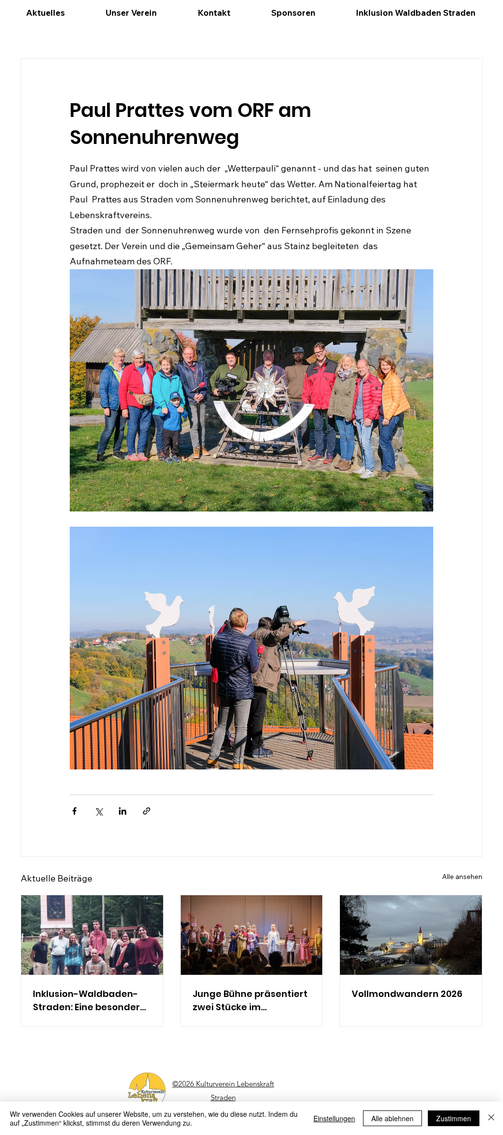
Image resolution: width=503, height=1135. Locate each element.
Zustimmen (453, 1118)
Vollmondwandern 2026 (407, 994)
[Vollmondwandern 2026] (411, 935)
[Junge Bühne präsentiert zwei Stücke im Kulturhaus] (252, 935)
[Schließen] (491, 1118)
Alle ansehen (462, 876)
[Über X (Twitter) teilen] (98, 811)
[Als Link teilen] (146, 811)
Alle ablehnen (392, 1118)
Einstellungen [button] (334, 1118)
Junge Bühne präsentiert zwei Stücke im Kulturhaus (250, 1001)
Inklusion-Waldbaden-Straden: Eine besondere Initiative (89, 1001)
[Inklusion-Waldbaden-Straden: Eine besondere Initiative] (92, 935)
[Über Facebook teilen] (74, 811)
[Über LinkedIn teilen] (122, 811)
